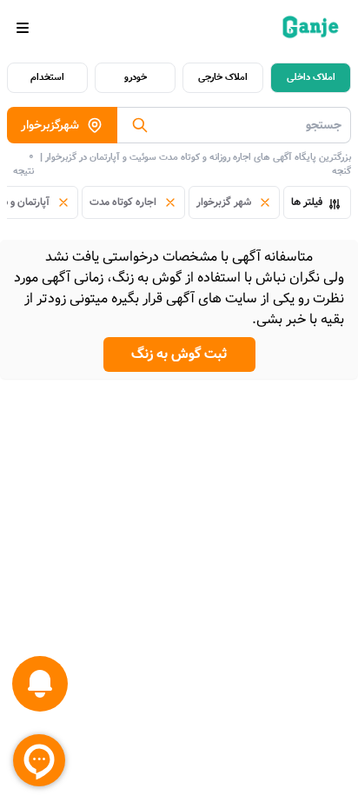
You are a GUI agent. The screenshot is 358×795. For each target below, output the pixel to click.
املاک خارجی (223, 77)
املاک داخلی (311, 77)
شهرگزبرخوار (50, 125)
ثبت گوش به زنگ (179, 354)
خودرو (135, 77)
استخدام (47, 77)
